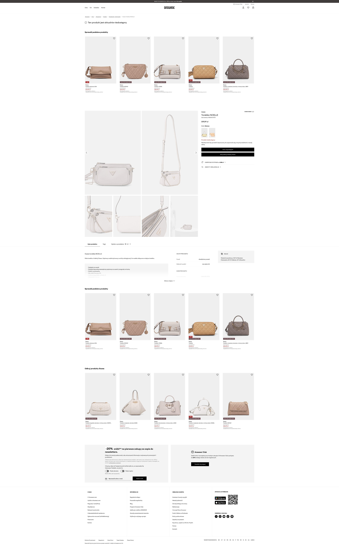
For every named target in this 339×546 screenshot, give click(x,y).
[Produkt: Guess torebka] (203, 60)
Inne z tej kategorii (228, 149)
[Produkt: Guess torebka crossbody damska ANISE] (135, 396)
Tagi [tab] (104, 244)
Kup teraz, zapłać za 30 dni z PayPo (182, 523)
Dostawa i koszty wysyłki (179, 497)
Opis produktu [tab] (92, 244)
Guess (203, 112)
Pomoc (174, 526)
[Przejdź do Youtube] (224, 516)
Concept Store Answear (179, 510)
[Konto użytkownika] (243, 8)
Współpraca (91, 507)
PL (238, 540)
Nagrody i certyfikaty (94, 503)
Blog (131, 503)
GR (227, 540)
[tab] (120, 244)
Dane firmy (110, 540)
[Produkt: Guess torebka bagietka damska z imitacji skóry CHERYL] (100, 396)
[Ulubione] (248, 8)
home (103, 7)
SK (245, 540)
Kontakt (174, 529)
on (91, 7)
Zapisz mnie (139, 478)
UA (248, 540)
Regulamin (101, 540)
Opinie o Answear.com (94, 500)
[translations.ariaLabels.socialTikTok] (227, 516)
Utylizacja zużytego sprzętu (138, 516)
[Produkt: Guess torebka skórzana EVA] (100, 60)
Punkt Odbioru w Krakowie (180, 513)
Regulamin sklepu (135, 497)
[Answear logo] (169, 8)
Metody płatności (177, 500)
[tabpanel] (169, 264)
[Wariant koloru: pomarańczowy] (212, 132)
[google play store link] (220, 498)
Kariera (90, 523)
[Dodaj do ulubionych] (114, 38)
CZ (224, 540)
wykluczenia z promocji (115, 462)
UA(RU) (252, 540)
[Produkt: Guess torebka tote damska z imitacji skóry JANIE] (169, 396)
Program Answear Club (136, 507)
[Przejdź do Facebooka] (216, 516)
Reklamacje (175, 507)
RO (241, 540)
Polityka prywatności (90, 540)
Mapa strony (130, 540)
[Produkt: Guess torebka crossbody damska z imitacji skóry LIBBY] (238, 60)
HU (233, 540)
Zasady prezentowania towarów (139, 513)
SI (243, 540)
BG (219, 540)
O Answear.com (92, 497)
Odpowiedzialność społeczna (96, 513)
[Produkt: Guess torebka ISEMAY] (135, 60)
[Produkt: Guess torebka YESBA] (169, 60)
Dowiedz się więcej (200, 464)
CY (222, 540)
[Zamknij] (252, 1)
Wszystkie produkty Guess (227, 154)
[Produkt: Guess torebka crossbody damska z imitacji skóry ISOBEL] (203, 396)
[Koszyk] (253, 8)
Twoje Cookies (120, 540)
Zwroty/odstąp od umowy (179, 503)
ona (86, 7)
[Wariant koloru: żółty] (204, 132)
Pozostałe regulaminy (136, 500)
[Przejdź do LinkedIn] (232, 516)
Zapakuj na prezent (178, 519)
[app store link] (220, 502)
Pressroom (91, 519)
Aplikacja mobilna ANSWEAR (138, 510)
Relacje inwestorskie (93, 510)
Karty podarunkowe (178, 516)
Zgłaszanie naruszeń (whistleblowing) (98, 516)
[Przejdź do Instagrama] (220, 516)
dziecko (96, 7)
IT (235, 540)
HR (230, 540)
